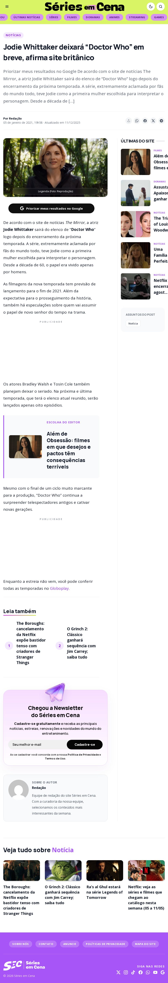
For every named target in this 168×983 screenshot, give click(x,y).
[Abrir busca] (161, 6)
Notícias (13, 35)
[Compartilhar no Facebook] (145, 121)
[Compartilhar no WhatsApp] (137, 121)
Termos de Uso (55, 758)
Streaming (137, 17)
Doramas (93, 17)
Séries (53, 17)
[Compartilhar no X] (153, 121)
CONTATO (46, 944)
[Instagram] (126, 972)
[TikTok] (133, 972)
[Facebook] (140, 972)
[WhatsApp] (148, 972)
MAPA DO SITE (145, 944)
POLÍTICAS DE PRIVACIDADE (105, 944)
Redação (15, 118)
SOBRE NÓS (20, 944)
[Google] (163, 972)
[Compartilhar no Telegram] (161, 121)
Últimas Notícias (27, 17)
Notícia (133, 323)
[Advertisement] (51, 350)
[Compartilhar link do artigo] (128, 121)
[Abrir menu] (7, 6)
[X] (118, 972)
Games (159, 17)
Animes (114, 17)
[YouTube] (155, 972)
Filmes (72, 17)
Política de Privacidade (83, 754)
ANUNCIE (69, 944)
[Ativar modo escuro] (151, 6)
